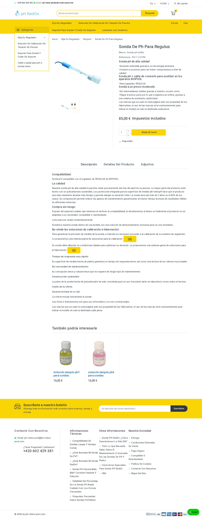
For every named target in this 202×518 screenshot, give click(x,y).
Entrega (135, 438)
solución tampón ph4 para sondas (101, 374)
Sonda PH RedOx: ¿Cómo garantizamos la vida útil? (113, 439)
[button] (193, 512)
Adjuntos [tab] (147, 164)
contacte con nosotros (114, 30)
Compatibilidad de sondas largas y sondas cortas (83, 444)
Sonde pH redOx (135, 52)
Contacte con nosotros (31, 431)
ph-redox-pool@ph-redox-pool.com (57, 3)
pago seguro (138, 451)
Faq (186, 23)
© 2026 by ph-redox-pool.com (29, 514)
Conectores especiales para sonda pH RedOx (112, 466)
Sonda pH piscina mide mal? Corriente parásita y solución (83, 473)
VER (130, 238)
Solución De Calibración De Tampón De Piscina (104, 23)
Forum (174, 23)
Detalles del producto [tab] (119, 164)
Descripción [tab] (89, 164)
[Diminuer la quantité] (128, 136)
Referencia (124, 57)
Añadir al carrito (149, 132)
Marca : (123, 52)
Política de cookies (141, 464)
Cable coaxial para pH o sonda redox (30, 64)
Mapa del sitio (138, 473)
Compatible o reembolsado (137, 457)
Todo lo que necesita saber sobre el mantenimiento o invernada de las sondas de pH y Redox (113, 453)
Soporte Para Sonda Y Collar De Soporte (74, 30)
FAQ (103, 473)
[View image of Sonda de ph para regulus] (65, 107)
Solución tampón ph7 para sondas (67, 374)
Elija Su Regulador (62, 23)
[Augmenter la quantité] (128, 131)
